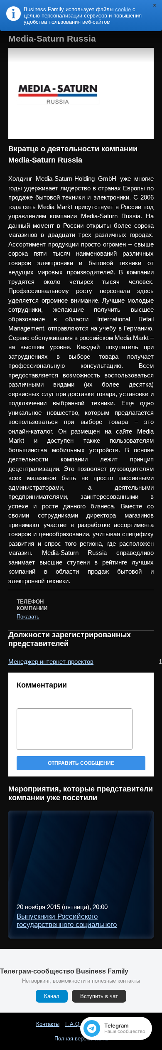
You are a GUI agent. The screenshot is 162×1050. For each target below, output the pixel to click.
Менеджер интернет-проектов (50, 661)
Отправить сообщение (81, 763)
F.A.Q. (73, 1024)
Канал (51, 996)
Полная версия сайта (81, 1038)
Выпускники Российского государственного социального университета (67, 924)
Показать (28, 617)
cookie (123, 9)
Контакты (47, 1024)
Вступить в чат (99, 996)
